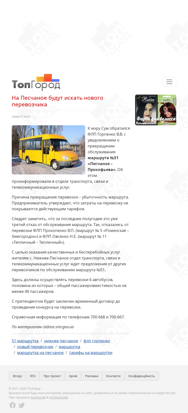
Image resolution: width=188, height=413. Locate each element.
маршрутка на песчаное (40, 352)
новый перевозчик (35, 346)
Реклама (91, 376)
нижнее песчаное (61, 340)
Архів (73, 376)
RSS (32, 376)
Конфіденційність (142, 376)
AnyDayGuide (58, 397)
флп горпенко (96, 340)
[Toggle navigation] (169, 82)
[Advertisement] (94, 34)
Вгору (17, 376)
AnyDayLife (38, 397)
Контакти (113, 376)
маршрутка (69, 346)
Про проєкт (52, 376)
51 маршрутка (25, 340)
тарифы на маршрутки (90, 352)
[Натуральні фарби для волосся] (155, 109)
